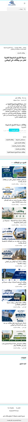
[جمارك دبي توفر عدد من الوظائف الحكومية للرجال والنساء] (14, 237)
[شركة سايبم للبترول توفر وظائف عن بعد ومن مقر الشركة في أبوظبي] (14, 319)
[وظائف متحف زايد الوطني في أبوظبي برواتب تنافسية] (14, 257)
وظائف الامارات (18, 47)
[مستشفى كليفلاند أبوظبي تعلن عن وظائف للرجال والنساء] (14, 175)
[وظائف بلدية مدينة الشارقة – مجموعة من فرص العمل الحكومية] (14, 216)
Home (24, 47)
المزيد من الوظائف (20, 162)
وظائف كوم (18, 98)
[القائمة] (24, 3)
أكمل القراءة (15, 130)
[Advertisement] (14, 27)
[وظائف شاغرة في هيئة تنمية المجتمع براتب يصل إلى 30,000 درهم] (14, 339)
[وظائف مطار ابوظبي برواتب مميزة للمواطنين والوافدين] (14, 298)
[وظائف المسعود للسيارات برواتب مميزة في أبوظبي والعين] (14, 278)
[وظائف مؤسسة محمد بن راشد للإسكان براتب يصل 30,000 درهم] (14, 196)
